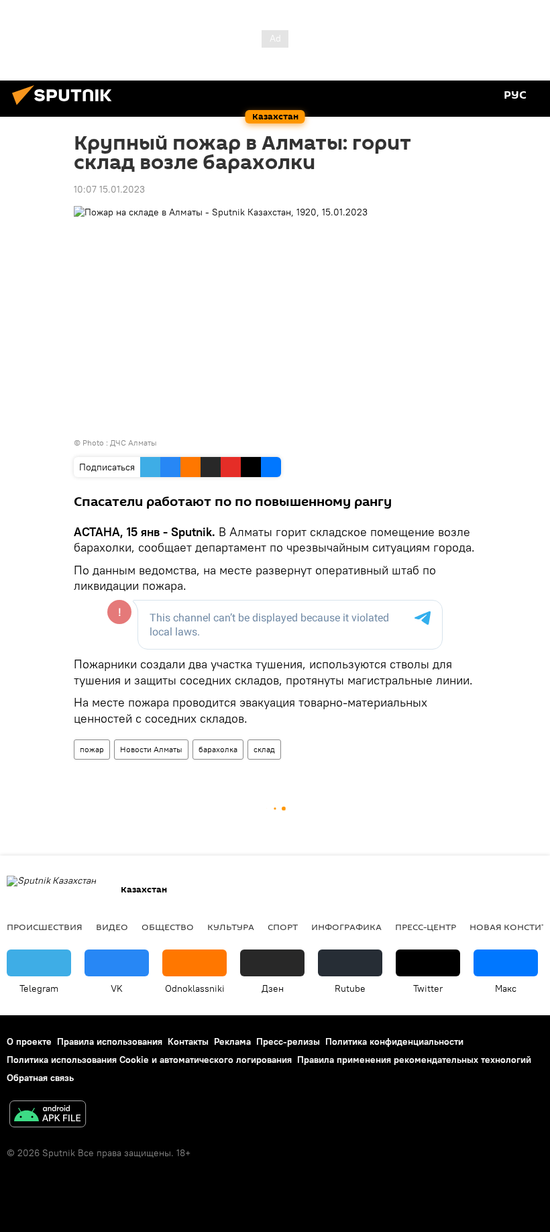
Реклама (232, 1041)
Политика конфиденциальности (394, 1041)
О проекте (29, 1041)
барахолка (218, 749)
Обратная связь (40, 1078)
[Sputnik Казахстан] (66, 107)
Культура (230, 927)
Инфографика (346, 927)
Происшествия (44, 927)
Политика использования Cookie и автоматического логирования (149, 1060)
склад (264, 749)
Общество (168, 927)
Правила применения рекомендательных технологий (414, 1060)
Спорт (283, 927)
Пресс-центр (425, 927)
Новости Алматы (151, 749)
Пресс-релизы (288, 1041)
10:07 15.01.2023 (109, 189)
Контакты (188, 1041)
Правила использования (109, 1041)
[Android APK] (47, 1115)
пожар (92, 749)
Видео (112, 927)
